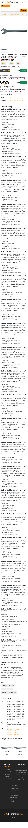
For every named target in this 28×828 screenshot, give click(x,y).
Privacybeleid (13, 800)
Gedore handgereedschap (9, 692)
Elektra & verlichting (7, 778)
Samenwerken (14, 795)
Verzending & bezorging (21, 770)
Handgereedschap (11, 100)
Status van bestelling (21, 772)
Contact (14, 790)
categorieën (7, 766)
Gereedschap (20, 100)
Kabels (7, 776)
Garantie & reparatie (21, 774)
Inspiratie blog (14, 788)
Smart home (7, 781)
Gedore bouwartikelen (8, 685)
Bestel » (24, 70)
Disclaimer (14, 801)
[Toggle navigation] (2, 2)
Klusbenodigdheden (7, 771)
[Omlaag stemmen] (11, 63)
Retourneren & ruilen (21, 768)
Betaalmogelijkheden (21, 777)
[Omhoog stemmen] (3, 63)
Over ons (14, 793)
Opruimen (7, 774)
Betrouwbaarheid (14, 797)
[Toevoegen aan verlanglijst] (18, 63)
